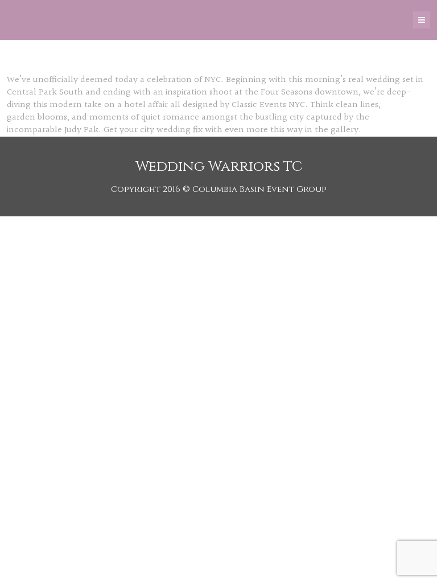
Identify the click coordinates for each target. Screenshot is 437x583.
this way (286, 130)
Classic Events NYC (268, 105)
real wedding (374, 80)
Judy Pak (81, 130)
